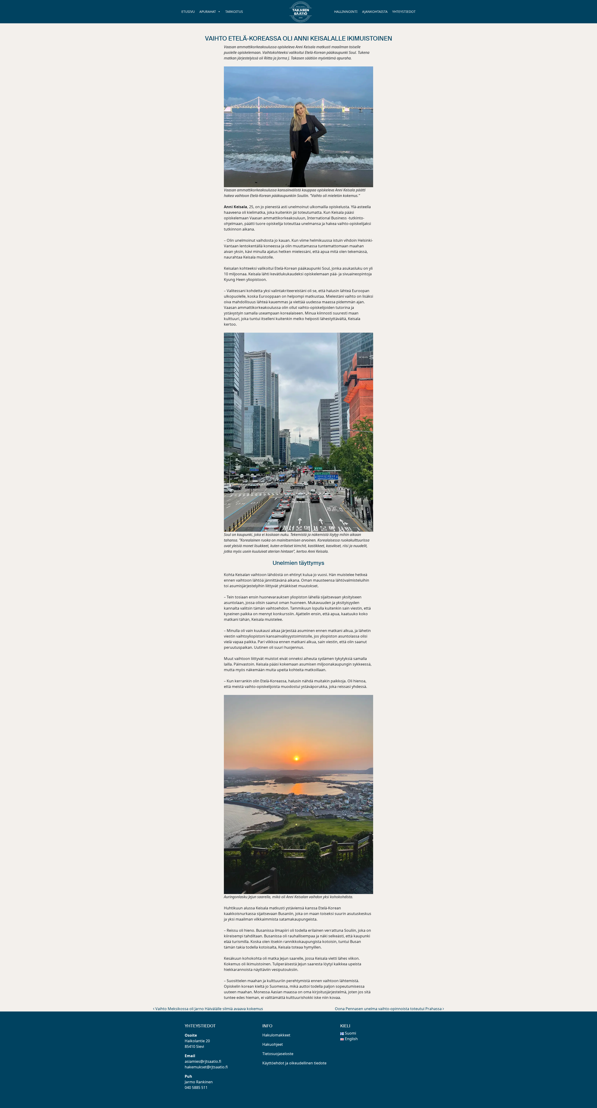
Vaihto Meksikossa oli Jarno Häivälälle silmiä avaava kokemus (208, 1008)
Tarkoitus (234, 11)
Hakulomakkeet (276, 1035)
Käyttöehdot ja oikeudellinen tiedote (294, 1063)
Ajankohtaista (375, 11)
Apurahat (207, 11)
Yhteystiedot (404, 11)
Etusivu (188, 11)
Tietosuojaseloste (277, 1053)
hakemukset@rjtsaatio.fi (206, 1067)
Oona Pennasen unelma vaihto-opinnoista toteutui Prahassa (389, 1008)
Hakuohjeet (272, 1044)
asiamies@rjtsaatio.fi (203, 1061)
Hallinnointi (346, 11)
